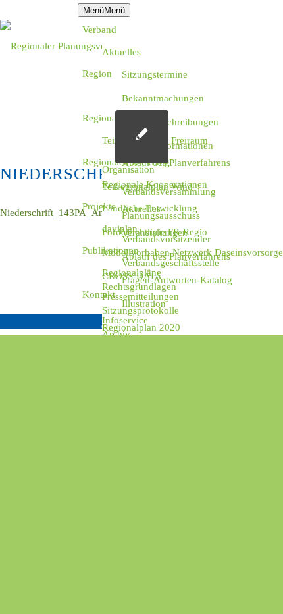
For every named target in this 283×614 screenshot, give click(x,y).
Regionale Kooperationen (154, 184)
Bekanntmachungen (163, 98)
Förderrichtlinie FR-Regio (154, 232)
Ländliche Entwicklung (149, 208)
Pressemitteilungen (140, 296)
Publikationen (110, 250)
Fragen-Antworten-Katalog (177, 280)
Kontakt (98, 294)
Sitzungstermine (155, 74)
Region (97, 74)
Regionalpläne (131, 272)
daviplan (120, 228)
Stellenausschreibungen (170, 122)
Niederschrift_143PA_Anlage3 (63, 213)
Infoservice (125, 320)
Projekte (99, 206)
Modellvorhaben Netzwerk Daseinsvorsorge (192, 252)
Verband (99, 29)
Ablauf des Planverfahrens (176, 162)
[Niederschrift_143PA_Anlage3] (141, 136)
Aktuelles (121, 52)
